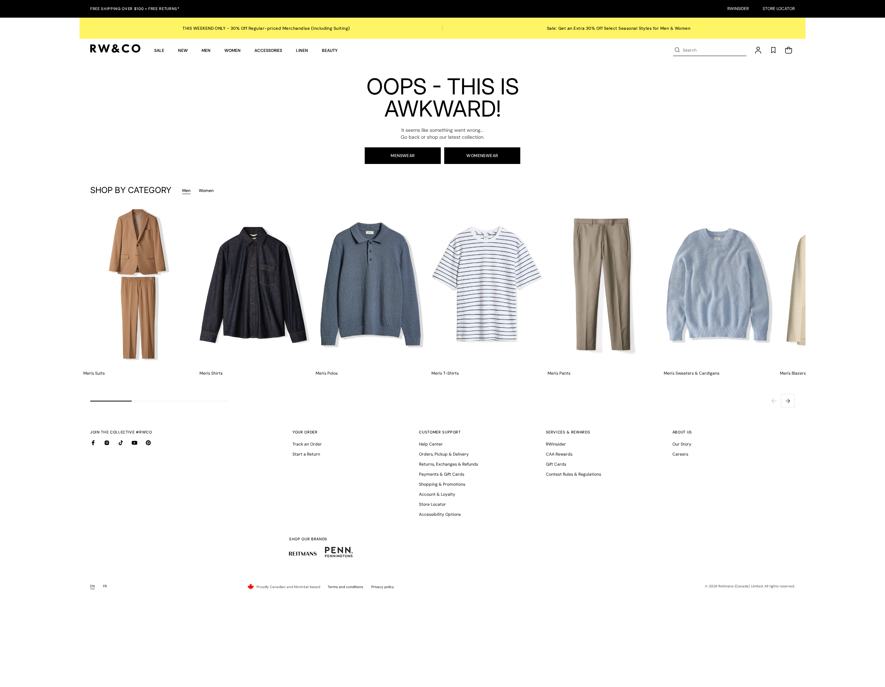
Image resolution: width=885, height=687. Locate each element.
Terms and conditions (345, 587)
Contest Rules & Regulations (573, 474)
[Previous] (774, 401)
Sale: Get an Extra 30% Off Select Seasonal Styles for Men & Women (618, 28)
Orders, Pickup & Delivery (444, 454)
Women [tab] (206, 190)
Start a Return (306, 454)
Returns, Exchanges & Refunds (448, 464)
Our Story (681, 444)
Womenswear (482, 155)
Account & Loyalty (437, 494)
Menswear (403, 155)
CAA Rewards (559, 454)
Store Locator (779, 8)
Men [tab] (186, 190)
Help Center (431, 444)
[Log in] (758, 50)
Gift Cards (556, 464)
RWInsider (738, 8)
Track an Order (307, 444)
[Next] (788, 401)
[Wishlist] (773, 50)
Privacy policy (382, 587)
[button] (159, 50)
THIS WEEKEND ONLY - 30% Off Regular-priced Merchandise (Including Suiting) (266, 28)
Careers (680, 454)
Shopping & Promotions (442, 484)
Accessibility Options (440, 514)
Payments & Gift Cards (441, 474)
